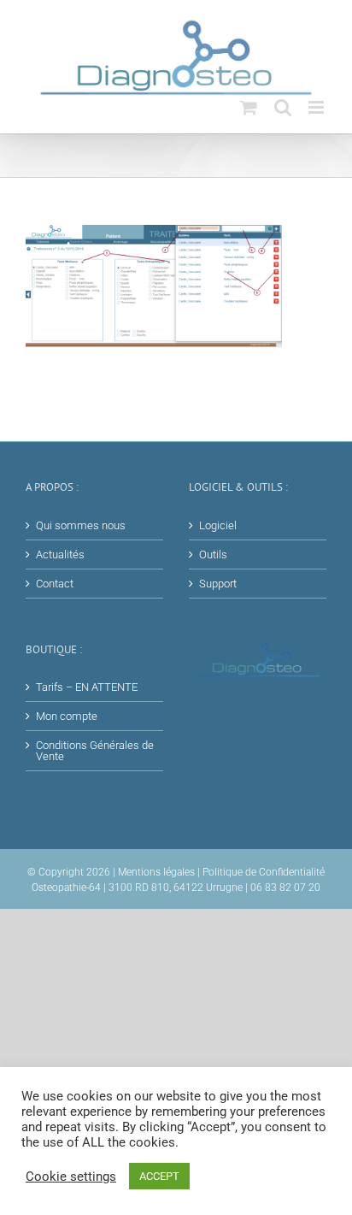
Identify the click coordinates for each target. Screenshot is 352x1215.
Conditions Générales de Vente (95, 751)
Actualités (60, 554)
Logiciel (218, 525)
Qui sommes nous (81, 525)
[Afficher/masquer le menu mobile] (317, 107)
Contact (54, 583)
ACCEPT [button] (159, 1176)
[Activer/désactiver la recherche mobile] (282, 107)
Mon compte (66, 716)
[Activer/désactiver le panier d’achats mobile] (248, 107)
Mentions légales (156, 872)
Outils (213, 554)
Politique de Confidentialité (263, 872)
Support (218, 583)
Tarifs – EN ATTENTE (87, 687)
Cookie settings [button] (71, 1176)
